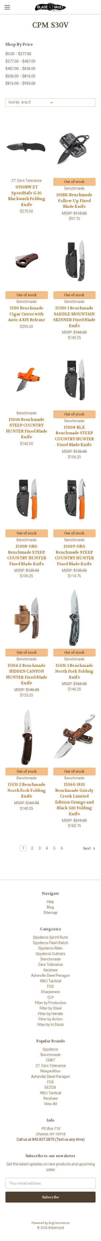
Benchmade (51, 959)
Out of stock (74, 182)
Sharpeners (50, 992)
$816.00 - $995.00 (20, 83)
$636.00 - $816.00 (20, 76)
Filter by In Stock (50, 1025)
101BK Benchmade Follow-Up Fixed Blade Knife (74, 200)
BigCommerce (59, 1223)
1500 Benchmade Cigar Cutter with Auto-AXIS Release (26, 314)
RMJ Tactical (50, 981)
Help (50, 902)
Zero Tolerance (50, 965)
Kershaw (51, 970)
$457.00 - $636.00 (20, 68)
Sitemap (50, 913)
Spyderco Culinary (50, 954)
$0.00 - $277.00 (18, 53)
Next (87, 848)
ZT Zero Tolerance (50, 1066)
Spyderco (50, 1049)
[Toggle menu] (7, 7)
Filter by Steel (51, 1008)
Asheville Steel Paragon (50, 975)
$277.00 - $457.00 (20, 61)
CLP (50, 997)
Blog (50, 907)
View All (50, 1104)
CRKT (50, 1060)
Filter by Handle (50, 1014)
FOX (50, 986)
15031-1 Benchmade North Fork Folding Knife (74, 671)
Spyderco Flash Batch (50, 943)
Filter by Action (51, 1019)
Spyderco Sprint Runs (50, 937)
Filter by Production (50, 1003)
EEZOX (50, 1087)
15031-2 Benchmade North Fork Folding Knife (27, 790)
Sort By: (14, 102)
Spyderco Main (50, 948)
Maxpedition (50, 1071)
